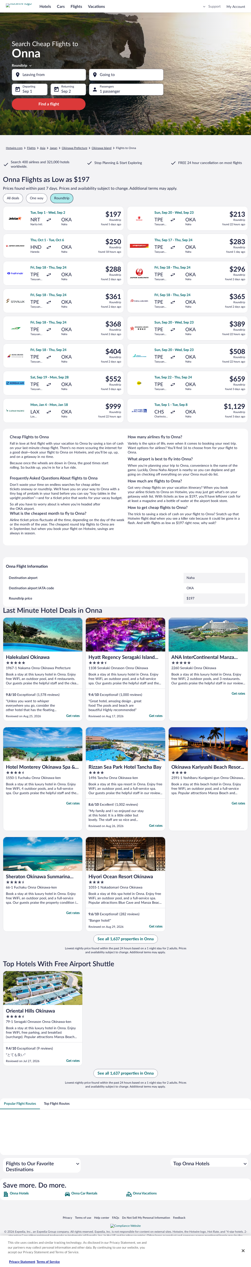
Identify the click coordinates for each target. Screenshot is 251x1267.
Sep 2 (66, 91)
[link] (33, 1194)
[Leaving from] (49, 75)
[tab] (20, 1103)
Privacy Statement (22, 1262)
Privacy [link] (67, 1217)
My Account (235, 7)
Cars (61, 7)
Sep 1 (27, 91)
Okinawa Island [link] (102, 148)
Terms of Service (48, 1262)
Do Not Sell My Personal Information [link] (146, 1217)
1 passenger (110, 91)
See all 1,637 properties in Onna (126, 939)
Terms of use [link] (83, 1217)
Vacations (96, 7)
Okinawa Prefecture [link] (74, 148)
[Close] (243, 1250)
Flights (76, 7)
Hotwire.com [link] (14, 148)
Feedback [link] (179, 1217)
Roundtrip (19, 65)
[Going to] (126, 75)
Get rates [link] (73, 716)
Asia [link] (42, 148)
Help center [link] (101, 1217)
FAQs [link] (115, 1217)
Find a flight (48, 104)
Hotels (45, 7)
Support (214, 6)
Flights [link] (31, 148)
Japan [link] (53, 148)
